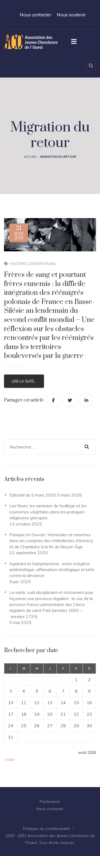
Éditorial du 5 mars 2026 (32, 495)
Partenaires (50, 801)
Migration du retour (58, 157)
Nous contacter (35, 14)
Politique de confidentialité (46, 828)
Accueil (30, 157)
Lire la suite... (24, 381)
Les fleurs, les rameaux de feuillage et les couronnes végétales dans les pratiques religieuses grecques (48, 511)
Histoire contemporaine (33, 264)
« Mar (9, 759)
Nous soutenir (71, 14)
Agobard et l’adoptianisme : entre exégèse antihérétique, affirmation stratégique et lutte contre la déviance (51, 569)
